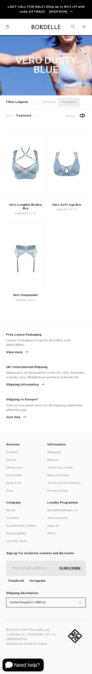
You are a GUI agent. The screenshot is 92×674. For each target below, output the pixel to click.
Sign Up (53, 525)
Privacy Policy (57, 490)
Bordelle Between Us (62, 510)
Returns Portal (57, 475)
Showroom (14, 467)
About (10, 510)
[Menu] (84, 27)
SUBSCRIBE (70, 568)
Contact (12, 452)
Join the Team (16, 541)
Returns (53, 460)
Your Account (57, 518)
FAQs (51, 533)
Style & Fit (13, 483)
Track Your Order (60, 467)
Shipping (54, 452)
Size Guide (14, 475)
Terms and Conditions (63, 483)
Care (9, 490)
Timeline (12, 518)
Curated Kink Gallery (21, 525)
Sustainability (16, 533)
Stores (11, 460)
